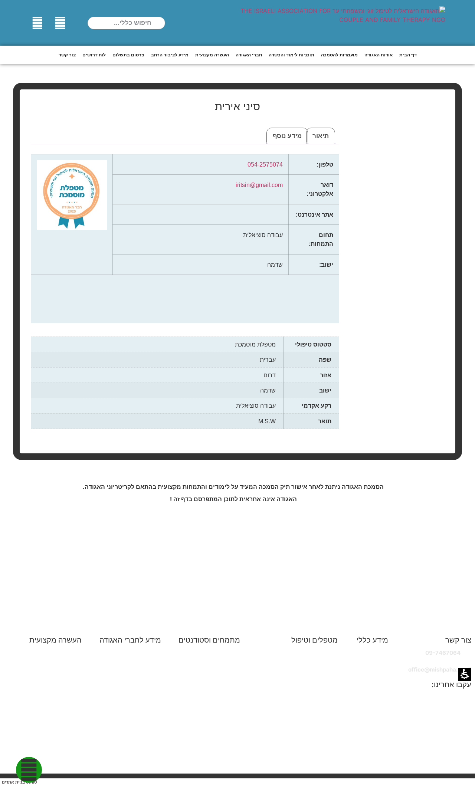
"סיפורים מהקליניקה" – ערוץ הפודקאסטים (304, 747)
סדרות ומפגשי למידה (214, 765)
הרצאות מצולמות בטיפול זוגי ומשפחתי (47, 662)
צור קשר (67, 54)
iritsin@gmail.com (259, 184)
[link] (60, 23)
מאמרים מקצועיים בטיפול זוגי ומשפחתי (46, 678)
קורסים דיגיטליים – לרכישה (49, 691)
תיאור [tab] (320, 135)
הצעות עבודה (223, 740)
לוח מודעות (147, 719)
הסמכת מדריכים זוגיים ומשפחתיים (213, 669)
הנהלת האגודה (370, 658)
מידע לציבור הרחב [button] (170, 54)
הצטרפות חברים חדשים (132, 649)
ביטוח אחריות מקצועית (133, 667)
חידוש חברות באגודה (135, 658)
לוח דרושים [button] (94, 54)
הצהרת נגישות (370, 694)
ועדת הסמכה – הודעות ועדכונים (213, 686)
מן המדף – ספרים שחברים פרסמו (50, 703)
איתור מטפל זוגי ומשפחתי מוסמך (298, 649)
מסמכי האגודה (370, 676)
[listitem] (395, 285)
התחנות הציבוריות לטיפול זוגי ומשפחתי (302, 696)
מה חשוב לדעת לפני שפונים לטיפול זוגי (296, 680)
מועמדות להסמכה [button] (339, 54)
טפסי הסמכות (222, 715)
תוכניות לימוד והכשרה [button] (291, 54)
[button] (160, 23)
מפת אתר (375, 685)
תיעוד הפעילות (370, 667)
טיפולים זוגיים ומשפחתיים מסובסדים (293, 734)
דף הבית (408, 54)
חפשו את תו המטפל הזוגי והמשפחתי (294, 725)
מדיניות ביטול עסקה (137, 737)
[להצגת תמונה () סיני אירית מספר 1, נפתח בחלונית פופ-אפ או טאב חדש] (396, 194)
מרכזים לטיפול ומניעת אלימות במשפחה (301, 712)
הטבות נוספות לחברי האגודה (126, 701)
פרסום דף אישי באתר (135, 676)
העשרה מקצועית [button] (212, 54)
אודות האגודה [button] (378, 54)
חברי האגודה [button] (249, 54)
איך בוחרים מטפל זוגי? (310, 667)
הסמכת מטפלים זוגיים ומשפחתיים (213, 653)
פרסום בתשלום (128, 54)
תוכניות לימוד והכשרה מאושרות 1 (214, 702)
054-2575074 (265, 164)
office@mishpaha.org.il (439, 669)
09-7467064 (443, 652)
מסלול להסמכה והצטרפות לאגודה (208, 727)
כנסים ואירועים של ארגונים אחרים (49, 736)
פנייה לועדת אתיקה (137, 710)
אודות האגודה (371, 649)
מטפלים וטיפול (314, 640)
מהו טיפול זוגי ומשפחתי (309, 658)
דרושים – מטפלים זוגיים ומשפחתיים (211, 752)
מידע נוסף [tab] (287, 135)
